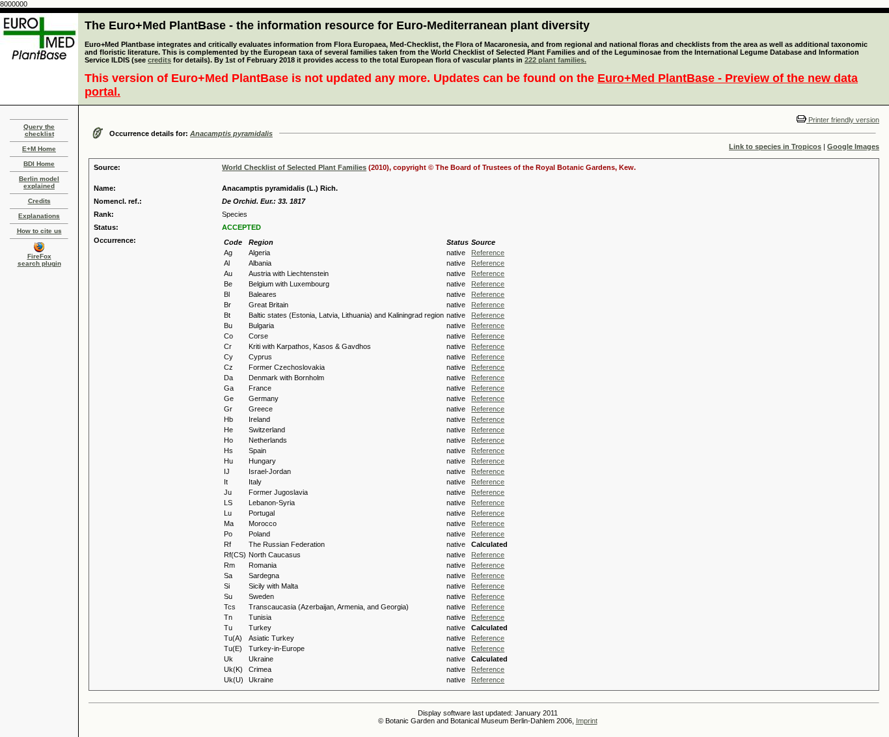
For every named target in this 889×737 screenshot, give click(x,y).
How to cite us (39, 230)
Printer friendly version (842, 120)
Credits (39, 200)
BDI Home (39, 163)
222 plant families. (555, 60)
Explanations (39, 215)
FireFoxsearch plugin (39, 260)
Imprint (586, 721)
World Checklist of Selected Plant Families (294, 167)
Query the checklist (39, 130)
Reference (487, 253)
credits (159, 60)
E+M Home (39, 148)
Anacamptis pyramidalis (231, 133)
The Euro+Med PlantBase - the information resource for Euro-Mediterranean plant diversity (337, 25)
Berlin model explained (39, 182)
